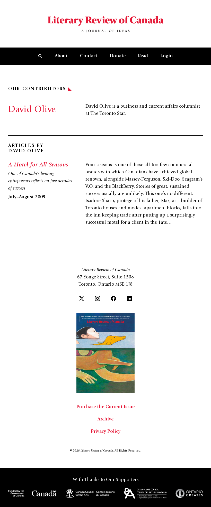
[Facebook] (113, 298)
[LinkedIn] (129, 298)
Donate (118, 56)
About (61, 56)
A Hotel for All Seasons (38, 165)
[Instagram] (97, 298)
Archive (105, 419)
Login (166, 56)
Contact (88, 56)
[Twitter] (81, 298)
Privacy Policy (105, 431)
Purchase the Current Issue (105, 407)
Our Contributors (37, 89)
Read (143, 56)
